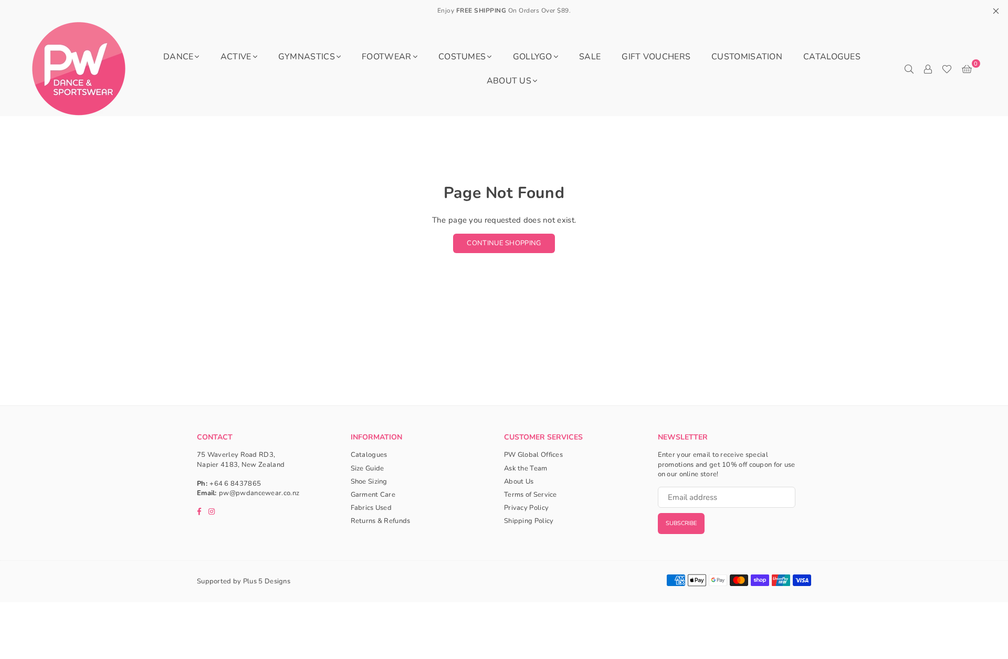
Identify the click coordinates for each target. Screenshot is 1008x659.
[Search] (908, 69)
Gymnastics (306, 56)
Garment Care (373, 494)
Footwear (386, 56)
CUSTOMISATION (746, 56)
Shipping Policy (529, 521)
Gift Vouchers (656, 56)
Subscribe (681, 523)
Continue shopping (504, 243)
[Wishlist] (947, 69)
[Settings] (927, 69)
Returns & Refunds (381, 521)
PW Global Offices (533, 454)
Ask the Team (526, 468)
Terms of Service (530, 494)
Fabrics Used (371, 507)
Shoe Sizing (369, 481)
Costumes (462, 56)
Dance (178, 56)
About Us (509, 81)
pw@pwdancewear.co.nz (259, 493)
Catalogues (831, 56)
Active (235, 56)
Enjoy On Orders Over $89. (504, 10)
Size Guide (367, 468)
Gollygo (532, 56)
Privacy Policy (526, 507)
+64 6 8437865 (235, 483)
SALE (590, 56)
